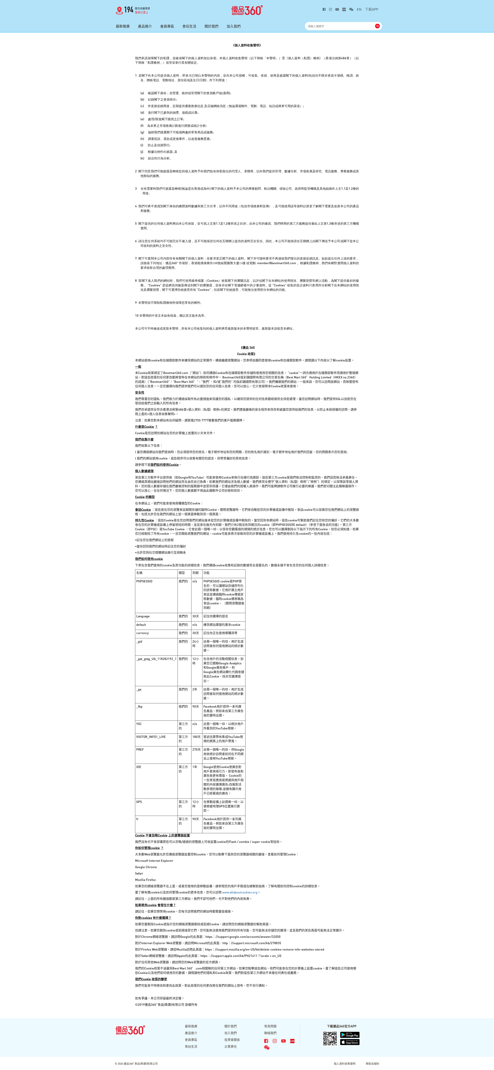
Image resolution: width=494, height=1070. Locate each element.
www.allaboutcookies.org (239, 892)
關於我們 (211, 26)
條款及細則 (372, 1063)
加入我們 (234, 26)
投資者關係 (232, 1040)
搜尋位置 (140, 12)
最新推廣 (123, 26)
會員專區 (167, 26)
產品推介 (145, 26)
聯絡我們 (270, 1033)
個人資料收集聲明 (344, 1063)
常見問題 (270, 1026)
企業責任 (230, 1046)
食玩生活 (189, 26)
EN (359, 9)
